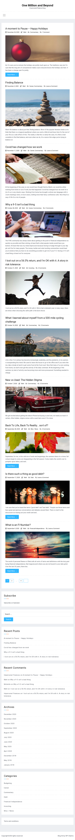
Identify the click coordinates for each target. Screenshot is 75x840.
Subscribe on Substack (12, 603)
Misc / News (34, 429)
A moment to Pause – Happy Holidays (26, 28)
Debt (32, 477)
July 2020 (8, 737)
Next (26, 580)
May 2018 (8, 760)
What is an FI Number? (18, 524)
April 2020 (8, 751)
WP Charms (70, 836)
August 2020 (9, 733)
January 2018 (9, 765)
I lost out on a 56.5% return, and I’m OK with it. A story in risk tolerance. (36, 262)
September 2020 (10, 728)
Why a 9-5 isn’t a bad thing (20, 204)
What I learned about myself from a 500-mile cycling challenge (34, 319)
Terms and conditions (11, 821)
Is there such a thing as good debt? (24, 473)
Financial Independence (37, 528)
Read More (12, 75)
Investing (31, 268)
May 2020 (8, 746)
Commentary (34, 32)
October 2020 (9, 723)
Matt (24, 32)
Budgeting (8, 783)
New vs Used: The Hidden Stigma (23, 379)
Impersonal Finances (12, 675)
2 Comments (49, 208)
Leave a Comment (51, 86)
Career (31, 86)
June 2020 (8, 742)
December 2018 (10, 756)
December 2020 (10, 714)
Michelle (7, 684)
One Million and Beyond (37, 5)
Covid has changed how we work (23, 147)
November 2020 (10, 719)
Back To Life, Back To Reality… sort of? (26, 425)
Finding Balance (14, 82)
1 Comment (46, 32)
